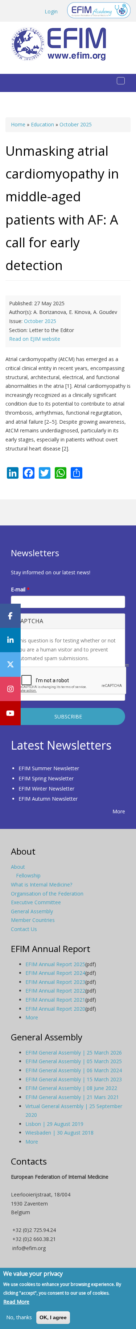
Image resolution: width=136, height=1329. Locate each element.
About (18, 866)
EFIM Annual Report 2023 (55, 981)
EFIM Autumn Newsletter (48, 798)
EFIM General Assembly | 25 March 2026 (73, 1052)
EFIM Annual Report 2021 (55, 999)
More (118, 811)
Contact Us (24, 929)
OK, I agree (53, 1317)
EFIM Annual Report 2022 (55, 990)
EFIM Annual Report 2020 (55, 1008)
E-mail (20, 589)
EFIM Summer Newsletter (48, 768)
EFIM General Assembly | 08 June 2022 (71, 1088)
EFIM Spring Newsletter (46, 778)
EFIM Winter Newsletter (46, 788)
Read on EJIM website (34, 338)
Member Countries (33, 920)
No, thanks (19, 1317)
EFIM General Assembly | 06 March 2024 (73, 1070)
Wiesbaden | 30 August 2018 (59, 1132)
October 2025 (75, 124)
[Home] (61, 44)
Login (51, 11)
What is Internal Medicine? (41, 884)
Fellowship (28, 875)
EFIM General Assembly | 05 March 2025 (73, 1061)
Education (42, 124)
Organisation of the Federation (47, 893)
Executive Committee (36, 902)
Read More (16, 1301)
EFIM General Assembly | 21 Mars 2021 (72, 1097)
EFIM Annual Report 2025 (55, 964)
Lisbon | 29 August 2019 (54, 1123)
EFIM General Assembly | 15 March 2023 (73, 1079)
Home (18, 124)
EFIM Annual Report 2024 (55, 972)
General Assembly (32, 911)
